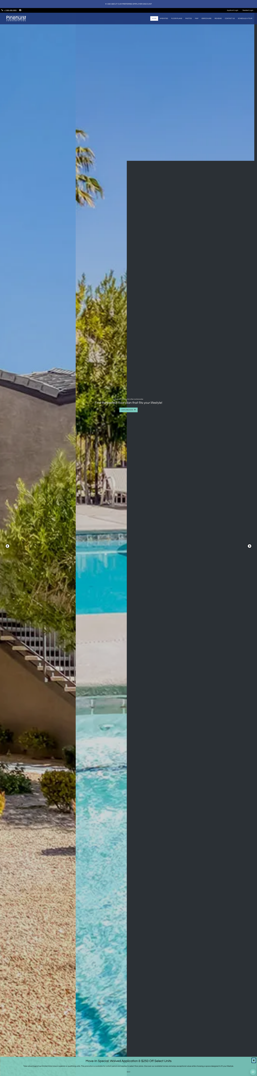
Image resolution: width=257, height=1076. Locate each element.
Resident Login (249, 10)
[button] (128, 4)
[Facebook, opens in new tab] (20, 10)
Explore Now (127, 410)
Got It (128, 1071)
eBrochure (206, 18)
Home (154, 18)
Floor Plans (176, 18)
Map (196, 18)
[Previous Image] (7, 546)
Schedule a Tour (245, 18)
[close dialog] (253, 1060)
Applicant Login (233, 10)
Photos (188, 18)
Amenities (164, 18)
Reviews (218, 18)
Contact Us (230, 18)
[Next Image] (249, 546)
